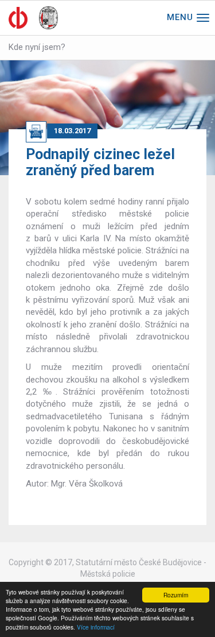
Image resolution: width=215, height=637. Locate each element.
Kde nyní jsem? (37, 47)
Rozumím (175, 594)
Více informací (96, 627)
